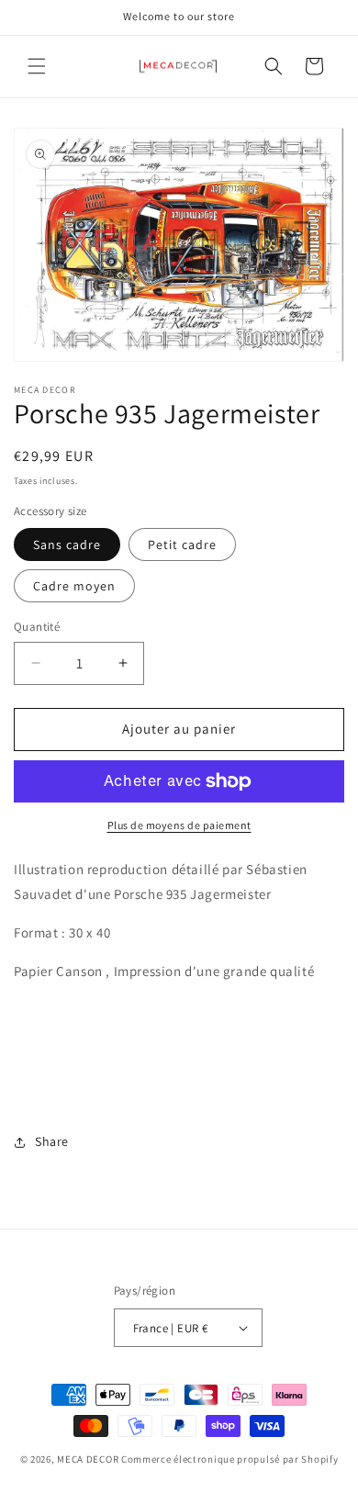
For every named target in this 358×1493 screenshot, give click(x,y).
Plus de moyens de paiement (179, 825)
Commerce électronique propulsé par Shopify (229, 1459)
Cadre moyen (74, 586)
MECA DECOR (87, 1459)
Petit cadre (182, 544)
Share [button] (52, 1141)
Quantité (37, 626)
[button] (37, 66)
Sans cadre (67, 544)
